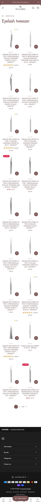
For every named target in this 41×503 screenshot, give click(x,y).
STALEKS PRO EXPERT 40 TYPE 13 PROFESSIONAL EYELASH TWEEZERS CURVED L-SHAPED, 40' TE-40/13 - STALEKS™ (30, 306)
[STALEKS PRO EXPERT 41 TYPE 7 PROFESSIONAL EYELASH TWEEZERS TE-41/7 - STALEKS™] (11, 373)
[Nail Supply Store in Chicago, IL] (20, 8)
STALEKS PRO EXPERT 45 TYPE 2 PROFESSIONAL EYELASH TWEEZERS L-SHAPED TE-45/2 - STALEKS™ (11, 102)
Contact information (20, 494)
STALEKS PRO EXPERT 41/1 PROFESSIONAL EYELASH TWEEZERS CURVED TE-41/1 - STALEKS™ (30, 393)
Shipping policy (31, 492)
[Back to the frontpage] (2, 16)
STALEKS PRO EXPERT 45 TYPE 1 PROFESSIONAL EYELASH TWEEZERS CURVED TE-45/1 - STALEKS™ (30, 185)
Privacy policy (16, 492)
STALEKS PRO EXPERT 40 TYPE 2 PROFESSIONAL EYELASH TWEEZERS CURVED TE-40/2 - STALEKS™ (11, 306)
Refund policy (9, 492)
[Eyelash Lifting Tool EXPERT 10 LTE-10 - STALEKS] (30, 329)
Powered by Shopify (25, 489)
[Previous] (3, 2)
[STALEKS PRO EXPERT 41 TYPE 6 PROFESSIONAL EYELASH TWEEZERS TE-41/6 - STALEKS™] (30, 82)
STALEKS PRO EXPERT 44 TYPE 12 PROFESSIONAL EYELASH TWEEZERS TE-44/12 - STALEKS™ (11, 225)
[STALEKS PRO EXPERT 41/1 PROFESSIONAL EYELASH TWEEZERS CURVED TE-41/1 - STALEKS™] (30, 373)
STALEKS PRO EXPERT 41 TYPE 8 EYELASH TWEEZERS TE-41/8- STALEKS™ (30, 225)
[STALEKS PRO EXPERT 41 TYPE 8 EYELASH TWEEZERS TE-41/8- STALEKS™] (30, 206)
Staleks (11, 52)
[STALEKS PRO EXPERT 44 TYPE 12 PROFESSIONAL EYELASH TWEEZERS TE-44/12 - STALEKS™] (11, 206)
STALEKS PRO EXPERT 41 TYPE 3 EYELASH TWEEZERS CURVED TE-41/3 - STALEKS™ (30, 264)
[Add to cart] (17, 47)
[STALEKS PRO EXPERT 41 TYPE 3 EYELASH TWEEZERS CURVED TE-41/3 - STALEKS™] (30, 245)
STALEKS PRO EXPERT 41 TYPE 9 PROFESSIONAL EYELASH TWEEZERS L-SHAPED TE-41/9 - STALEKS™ (11, 265)
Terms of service (23, 492)
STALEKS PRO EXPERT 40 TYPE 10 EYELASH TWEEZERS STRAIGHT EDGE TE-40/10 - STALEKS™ (30, 143)
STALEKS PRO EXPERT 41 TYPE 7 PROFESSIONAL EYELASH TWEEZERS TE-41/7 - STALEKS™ (11, 393)
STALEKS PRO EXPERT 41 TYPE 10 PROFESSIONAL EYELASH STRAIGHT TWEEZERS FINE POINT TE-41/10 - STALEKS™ (30, 58)
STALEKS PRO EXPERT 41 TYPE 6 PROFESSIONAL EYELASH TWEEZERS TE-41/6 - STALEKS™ (30, 101)
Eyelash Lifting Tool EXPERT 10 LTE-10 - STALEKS (30, 347)
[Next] (38, 2)
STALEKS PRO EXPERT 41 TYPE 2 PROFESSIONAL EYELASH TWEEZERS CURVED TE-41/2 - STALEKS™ (11, 58)
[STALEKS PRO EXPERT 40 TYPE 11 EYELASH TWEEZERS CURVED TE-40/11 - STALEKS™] (11, 123)
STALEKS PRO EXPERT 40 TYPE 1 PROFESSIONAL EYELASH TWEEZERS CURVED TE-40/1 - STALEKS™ (11, 350)
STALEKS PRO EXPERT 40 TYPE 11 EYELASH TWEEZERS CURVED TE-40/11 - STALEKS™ (11, 142)
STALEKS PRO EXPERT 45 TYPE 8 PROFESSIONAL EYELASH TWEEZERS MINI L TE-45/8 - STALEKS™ (11, 184)
